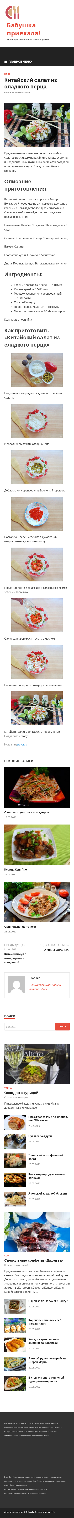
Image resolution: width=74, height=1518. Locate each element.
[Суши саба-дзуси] (15, 1148)
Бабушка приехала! (23, 29)
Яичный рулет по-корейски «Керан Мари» (47, 1360)
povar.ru (22, 744)
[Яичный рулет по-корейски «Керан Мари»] (15, 1370)
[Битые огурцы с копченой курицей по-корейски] (15, 1389)
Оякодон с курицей (21, 1092)
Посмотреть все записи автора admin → (45, 987)
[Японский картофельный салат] (15, 1167)
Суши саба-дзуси (40, 1136)
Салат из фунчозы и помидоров (26, 812)
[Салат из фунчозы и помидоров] (37, 808)
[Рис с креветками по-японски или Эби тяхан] (15, 1128)
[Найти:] (37, 1026)
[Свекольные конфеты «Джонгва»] (37, 1252)
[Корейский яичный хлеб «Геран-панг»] (15, 1332)
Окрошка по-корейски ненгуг (48, 1300)
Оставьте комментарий (17, 92)
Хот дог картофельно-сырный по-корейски (43, 1341)
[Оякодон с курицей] (37, 1085)
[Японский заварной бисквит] (15, 1205)
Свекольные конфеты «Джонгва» (34, 1260)
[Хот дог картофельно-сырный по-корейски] (15, 1351)
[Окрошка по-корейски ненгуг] (15, 1312)
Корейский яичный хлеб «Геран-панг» (44, 1321)
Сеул (6, 1256)
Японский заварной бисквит (47, 1193)
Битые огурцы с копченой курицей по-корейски (46, 1379)
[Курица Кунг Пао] (37, 865)
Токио (8, 1088)
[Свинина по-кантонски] (37, 922)
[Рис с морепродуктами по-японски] (15, 1186)
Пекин (7, 74)
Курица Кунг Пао (15, 869)
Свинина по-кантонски (20, 926)
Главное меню (20, 61)
